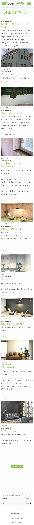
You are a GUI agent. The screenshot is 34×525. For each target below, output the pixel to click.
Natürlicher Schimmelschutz (12, 323)
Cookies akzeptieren (17, 509)
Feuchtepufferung (8, 430)
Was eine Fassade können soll (13, 74)
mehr (23, 45)
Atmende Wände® (6, 21)
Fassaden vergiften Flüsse (11, 112)
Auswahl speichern (17, 518)
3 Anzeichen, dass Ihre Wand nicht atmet (15, 25)
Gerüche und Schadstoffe (11, 228)
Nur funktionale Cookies (17, 514)
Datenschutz (14, 522)
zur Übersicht (17, 467)
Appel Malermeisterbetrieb (13, 3)
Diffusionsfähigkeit (8, 367)
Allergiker (5, 279)
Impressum (20, 522)
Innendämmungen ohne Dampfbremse (11, 164)
